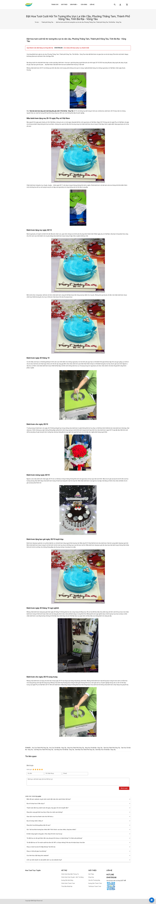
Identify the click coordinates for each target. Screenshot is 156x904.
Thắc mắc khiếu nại (66, 886)
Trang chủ (54, 4)
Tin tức (37, 22)
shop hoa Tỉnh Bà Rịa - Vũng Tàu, (94, 747)
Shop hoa (91, 877)
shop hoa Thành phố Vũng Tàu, (75, 747)
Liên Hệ (92, 4)
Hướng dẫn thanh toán (95, 883)
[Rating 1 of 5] (33, 769)
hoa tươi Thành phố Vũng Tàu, (40, 747)
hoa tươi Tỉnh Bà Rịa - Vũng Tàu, (58, 747)
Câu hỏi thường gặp (94, 880)
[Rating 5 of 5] (42, 769)
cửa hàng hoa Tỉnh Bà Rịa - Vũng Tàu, (64, 749)
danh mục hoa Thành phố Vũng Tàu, (85, 749)
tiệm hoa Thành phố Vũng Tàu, (111, 747)
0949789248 (58, 48)
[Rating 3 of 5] (38, 769)
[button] (120, 4)
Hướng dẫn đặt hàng (67, 880)
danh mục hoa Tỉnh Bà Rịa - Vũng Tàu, (105, 749)
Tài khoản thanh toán (94, 886)
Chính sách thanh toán (68, 883)
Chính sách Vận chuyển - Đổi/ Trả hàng (72, 877)
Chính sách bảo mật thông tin (70, 874)
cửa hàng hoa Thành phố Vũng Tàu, (43, 749)
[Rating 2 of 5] (35, 769)
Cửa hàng (84, 4)
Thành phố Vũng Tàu (47, 22)
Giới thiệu (64, 4)
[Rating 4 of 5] (40, 769)
